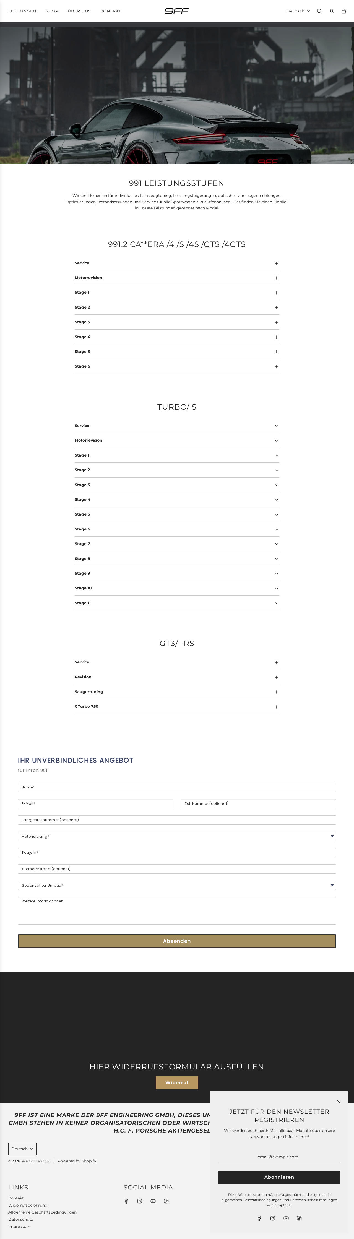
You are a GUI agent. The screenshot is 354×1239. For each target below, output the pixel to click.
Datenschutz (20, 1219)
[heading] (177, 760)
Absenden (177, 941)
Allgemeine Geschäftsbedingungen (42, 1212)
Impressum (19, 1226)
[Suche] (319, 11)
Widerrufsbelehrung (28, 1205)
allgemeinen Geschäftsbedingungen (252, 1200)
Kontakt (16, 1198)
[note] (177, 774)
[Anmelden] (332, 11)
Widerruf (177, 1082)
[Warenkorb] (344, 11)
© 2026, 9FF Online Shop (28, 1161)
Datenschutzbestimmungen (313, 1200)
